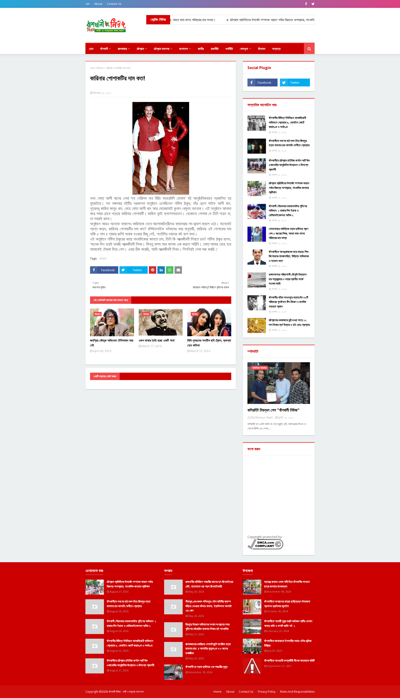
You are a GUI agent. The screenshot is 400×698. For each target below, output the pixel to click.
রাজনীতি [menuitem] (215, 49)
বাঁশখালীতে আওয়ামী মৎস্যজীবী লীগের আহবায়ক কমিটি (289, 660)
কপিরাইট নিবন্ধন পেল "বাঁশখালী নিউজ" (273, 410)
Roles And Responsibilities (297, 692)
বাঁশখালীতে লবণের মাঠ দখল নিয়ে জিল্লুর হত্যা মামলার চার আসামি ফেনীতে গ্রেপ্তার (289, 143)
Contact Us (114, 4)
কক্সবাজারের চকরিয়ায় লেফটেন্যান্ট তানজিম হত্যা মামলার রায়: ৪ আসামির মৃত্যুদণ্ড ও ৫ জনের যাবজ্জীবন (208, 648)
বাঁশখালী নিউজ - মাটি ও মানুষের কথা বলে (126, 692)
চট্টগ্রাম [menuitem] (140, 49)
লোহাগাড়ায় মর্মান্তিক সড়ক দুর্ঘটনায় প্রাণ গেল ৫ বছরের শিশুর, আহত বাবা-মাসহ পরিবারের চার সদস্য (288, 233)
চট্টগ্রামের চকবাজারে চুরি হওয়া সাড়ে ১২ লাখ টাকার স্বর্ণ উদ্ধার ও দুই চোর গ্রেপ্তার (289, 322)
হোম (87, 4)
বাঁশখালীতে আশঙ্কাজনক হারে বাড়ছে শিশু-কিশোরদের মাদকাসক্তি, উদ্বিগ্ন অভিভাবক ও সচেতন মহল (289, 256)
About (98, 4)
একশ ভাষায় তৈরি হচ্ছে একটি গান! (157, 340)
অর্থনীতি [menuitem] (229, 49)
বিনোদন (100, 68)
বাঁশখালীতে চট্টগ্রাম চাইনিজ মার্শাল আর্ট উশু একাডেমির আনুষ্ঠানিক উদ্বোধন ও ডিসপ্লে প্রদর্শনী (289, 164)
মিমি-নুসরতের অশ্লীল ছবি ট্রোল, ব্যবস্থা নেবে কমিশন (209, 342)
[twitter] (312, 4)
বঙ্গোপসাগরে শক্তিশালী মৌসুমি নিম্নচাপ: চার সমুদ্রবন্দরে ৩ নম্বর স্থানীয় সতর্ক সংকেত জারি (288, 279)
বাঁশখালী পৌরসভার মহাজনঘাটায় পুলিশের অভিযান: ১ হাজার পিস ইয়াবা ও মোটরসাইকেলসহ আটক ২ (288, 210)
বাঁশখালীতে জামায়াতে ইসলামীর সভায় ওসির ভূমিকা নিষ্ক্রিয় (288, 643)
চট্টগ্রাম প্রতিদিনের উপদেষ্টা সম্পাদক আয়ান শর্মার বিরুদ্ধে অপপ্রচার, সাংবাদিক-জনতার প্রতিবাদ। (265, 20)
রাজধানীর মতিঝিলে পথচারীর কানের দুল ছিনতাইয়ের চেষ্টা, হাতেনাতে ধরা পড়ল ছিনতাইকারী (209, 584)
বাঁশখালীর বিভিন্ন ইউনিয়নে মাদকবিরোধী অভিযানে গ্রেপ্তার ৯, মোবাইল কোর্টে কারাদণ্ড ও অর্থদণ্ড (287, 122)
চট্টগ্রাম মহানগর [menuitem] (161, 49)
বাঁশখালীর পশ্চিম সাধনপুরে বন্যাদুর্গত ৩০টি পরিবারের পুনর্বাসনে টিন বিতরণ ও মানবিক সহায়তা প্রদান (288, 301)
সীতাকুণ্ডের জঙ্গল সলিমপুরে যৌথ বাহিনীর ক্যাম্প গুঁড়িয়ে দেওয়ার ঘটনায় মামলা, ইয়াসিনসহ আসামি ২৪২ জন (208, 605)
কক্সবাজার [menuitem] (122, 49)
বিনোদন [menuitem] (261, 49)
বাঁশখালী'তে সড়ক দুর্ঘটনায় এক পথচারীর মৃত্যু (206, 667)
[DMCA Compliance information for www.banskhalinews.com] (265, 548)
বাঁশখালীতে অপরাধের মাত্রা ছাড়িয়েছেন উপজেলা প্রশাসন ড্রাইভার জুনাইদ (287, 603)
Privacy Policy (266, 692)
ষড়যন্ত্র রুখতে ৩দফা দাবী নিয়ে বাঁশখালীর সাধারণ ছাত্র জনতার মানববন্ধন (287, 584)
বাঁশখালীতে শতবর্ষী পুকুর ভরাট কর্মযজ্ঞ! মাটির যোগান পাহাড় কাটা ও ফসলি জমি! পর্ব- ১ (288, 623)
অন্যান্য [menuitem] (276, 49)
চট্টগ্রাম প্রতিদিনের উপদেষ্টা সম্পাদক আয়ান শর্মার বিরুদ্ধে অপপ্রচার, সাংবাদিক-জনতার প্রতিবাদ (289, 187)
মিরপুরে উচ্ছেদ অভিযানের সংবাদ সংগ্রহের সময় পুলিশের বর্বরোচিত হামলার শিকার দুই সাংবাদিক (207, 626)
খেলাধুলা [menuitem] (244, 49)
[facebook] (306, 4)
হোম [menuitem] (91, 49)
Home (217, 692)
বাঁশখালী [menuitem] (104, 49)
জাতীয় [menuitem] (201, 49)
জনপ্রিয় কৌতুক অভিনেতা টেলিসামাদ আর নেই (111, 342)
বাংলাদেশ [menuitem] (183, 49)
